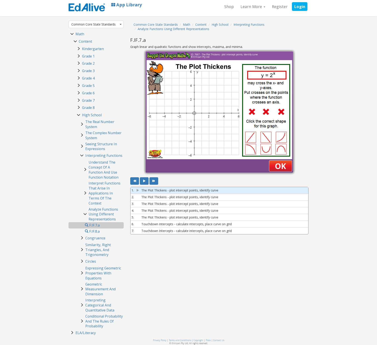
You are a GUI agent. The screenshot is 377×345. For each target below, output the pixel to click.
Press (208, 340)
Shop (229, 6)
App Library (128, 5)
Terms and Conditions (180, 340)
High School (92, 115)
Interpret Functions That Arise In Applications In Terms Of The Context (104, 193)
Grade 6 (88, 93)
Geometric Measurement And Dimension (100, 289)
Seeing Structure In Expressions (101, 146)
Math (79, 34)
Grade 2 (88, 63)
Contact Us (218, 340)
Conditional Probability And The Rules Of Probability (104, 321)
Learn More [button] (251, 6)
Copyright (198, 340)
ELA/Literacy (85, 332)
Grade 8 (88, 107)
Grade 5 (88, 85)
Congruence (95, 238)
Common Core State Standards (93, 24)
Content (85, 41)
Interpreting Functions (103, 155)
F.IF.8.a (94, 231)
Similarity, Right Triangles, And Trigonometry (98, 249)
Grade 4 (88, 78)
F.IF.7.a (94, 225)
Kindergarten (93, 48)
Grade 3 (88, 70)
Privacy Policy (159, 340)
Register (280, 6)
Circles (90, 261)
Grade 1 (88, 56)
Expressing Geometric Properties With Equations (103, 273)
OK (280, 166)
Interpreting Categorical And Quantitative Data (99, 305)
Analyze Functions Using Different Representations (103, 214)
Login (299, 6)
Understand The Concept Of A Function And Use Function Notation (103, 170)
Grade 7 (88, 100)
